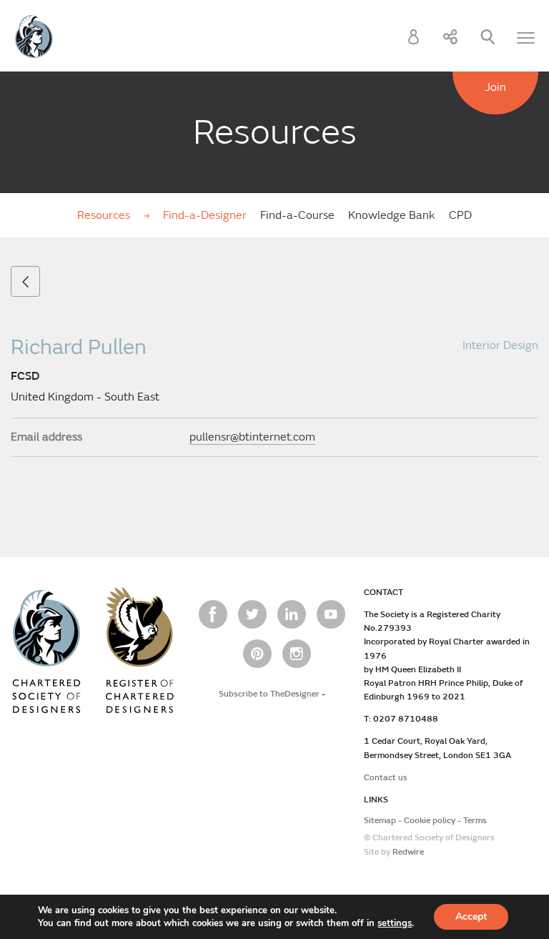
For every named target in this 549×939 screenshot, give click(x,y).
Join (495, 87)
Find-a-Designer (205, 215)
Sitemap (380, 820)
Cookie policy (429, 820)
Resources (105, 215)
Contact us (385, 777)
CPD (460, 215)
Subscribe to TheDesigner (269, 694)
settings (394, 923)
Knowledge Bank (391, 215)
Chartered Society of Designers (34, 36)
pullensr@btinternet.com (252, 437)
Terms (475, 820)
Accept (471, 916)
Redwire (408, 852)
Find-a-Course (297, 215)
